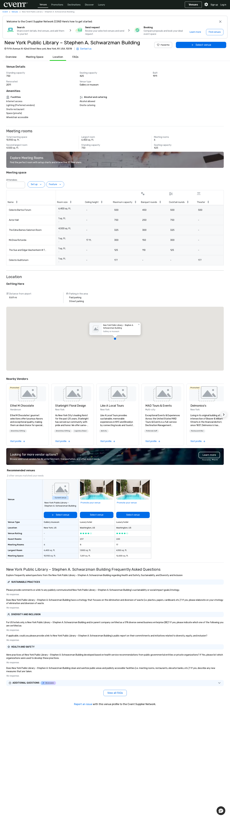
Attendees (11, 180)
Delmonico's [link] (198, 405)
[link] (27, 393)
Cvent (5, 12)
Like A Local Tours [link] (112, 405)
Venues (43, 4)
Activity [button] (104, 431)
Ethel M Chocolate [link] (22, 405)
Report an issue (83, 704)
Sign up (214, 4)
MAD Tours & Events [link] (158, 405)
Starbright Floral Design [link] (70, 405)
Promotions (57, 4)
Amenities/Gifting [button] (18, 431)
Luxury (101, 4)
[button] (22, 184)
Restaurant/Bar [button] (197, 431)
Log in (223, 4)
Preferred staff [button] (151, 431)
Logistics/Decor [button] (80, 431)
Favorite (165, 45)
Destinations (74, 4)
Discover (89, 4)
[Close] (220, 21)
